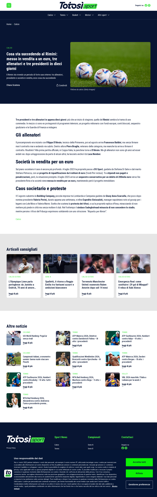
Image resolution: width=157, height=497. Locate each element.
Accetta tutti (139, 462)
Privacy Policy (11, 448)
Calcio (50, 15)
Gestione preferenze (139, 484)
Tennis (62, 15)
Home (9, 24)
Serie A (90, 445)
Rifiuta (139, 473)
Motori (88, 15)
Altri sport (102, 15)
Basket (75, 15)
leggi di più (13, 293)
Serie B (90, 449)
